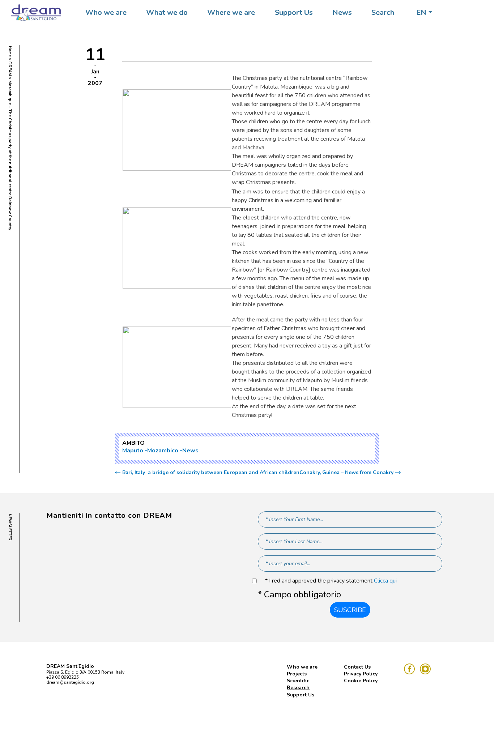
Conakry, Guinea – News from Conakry (346, 472)
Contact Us (357, 667)
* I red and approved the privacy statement (331, 580)
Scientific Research (298, 684)
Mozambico (162, 451)
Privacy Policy (361, 673)
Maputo (132, 451)
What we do (167, 12)
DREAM (10, 68)
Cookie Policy (361, 680)
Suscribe (350, 610)
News (342, 12)
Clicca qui (385, 581)
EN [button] (421, 12)
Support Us (294, 12)
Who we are (106, 12)
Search (382, 12)
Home (10, 51)
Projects (297, 673)
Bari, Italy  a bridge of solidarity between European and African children (210, 472)
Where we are (231, 12)
